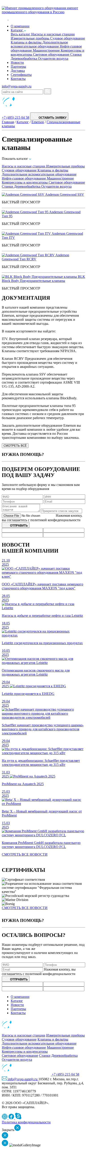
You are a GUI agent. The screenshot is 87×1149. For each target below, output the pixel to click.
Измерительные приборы (30, 38)
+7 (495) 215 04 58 (15, 117)
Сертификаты (21, 75)
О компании (20, 997)
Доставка (18, 70)
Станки (76, 54)
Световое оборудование (51, 54)
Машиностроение (47, 50)
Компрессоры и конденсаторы (25, 182)
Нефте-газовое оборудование (24, 178)
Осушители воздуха (53, 58)
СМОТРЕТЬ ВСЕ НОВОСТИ (25, 854)
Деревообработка (24, 58)
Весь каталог (21, 34)
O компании (20, 26)
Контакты (18, 79)
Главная (8, 122)
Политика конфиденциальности (26, 1122)
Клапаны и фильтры (26, 42)
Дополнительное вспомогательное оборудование (39, 44)
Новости (17, 62)
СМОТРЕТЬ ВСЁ (15, 445)
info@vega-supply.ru (16, 86)
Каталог (17, 30)
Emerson (37, 122)
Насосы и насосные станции (53, 34)
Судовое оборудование (67, 38)
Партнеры (18, 66)
